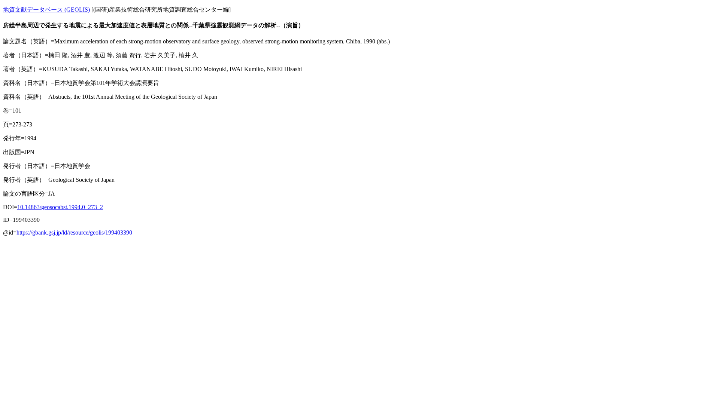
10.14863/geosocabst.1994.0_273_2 (60, 207)
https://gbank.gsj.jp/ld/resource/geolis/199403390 (74, 232)
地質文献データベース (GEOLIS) (46, 9)
